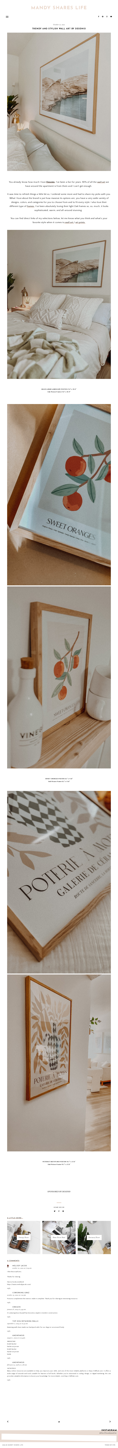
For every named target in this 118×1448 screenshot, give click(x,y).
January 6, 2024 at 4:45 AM (16, 1310)
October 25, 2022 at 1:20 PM (16, 1295)
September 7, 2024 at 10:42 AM (17, 1324)
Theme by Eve (110, 1445)
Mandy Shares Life (59, 8)
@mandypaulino (110, 1433)
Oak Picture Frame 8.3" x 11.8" (59, 781)
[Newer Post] (8, 1421)
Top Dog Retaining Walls (25, 1321)
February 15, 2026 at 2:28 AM (17, 1365)
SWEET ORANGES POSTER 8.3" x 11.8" (59, 779)
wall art (101, 182)
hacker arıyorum (13, 1346)
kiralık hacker (11, 1344)
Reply (8, 1288)
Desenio (50, 182)
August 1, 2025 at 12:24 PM (16, 1338)
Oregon (16, 1307)
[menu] (7, 17)
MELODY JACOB (19, 1266)
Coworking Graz (20, 1293)
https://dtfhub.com (96, 1371)
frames (30, 206)
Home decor (59, 1207)
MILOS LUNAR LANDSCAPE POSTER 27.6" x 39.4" (58, 389)
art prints (80, 222)
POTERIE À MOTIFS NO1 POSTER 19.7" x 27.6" (59, 1161)
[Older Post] (110, 1421)
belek (9, 1354)
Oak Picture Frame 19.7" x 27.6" (59, 1164)
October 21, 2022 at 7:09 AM (22, 1268)
